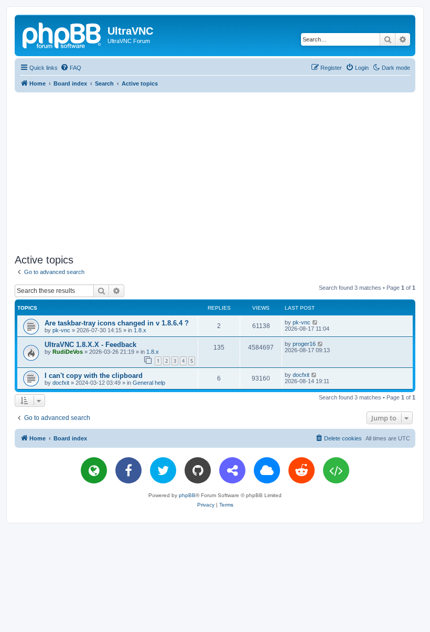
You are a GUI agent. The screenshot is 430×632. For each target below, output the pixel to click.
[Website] (94, 470)
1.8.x (140, 330)
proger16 (304, 344)
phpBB (187, 495)
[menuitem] (70, 67)
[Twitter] (163, 470)
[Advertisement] (222, 171)
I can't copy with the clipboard (94, 376)
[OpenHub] (336, 470)
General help (149, 383)
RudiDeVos (67, 352)
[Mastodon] (232, 470)
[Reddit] (301, 470)
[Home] (62, 34)
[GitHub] (198, 470)
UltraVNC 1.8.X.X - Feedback (90, 345)
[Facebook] (128, 470)
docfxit (60, 383)
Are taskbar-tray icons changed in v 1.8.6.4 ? (117, 323)
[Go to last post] (315, 322)
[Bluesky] (267, 470)
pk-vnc (61, 330)
